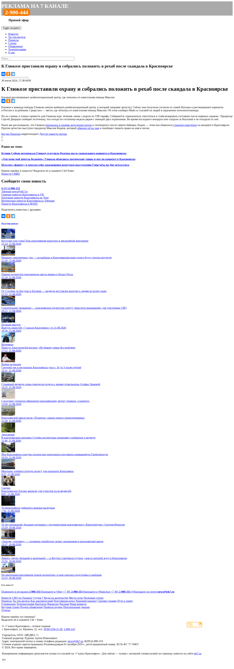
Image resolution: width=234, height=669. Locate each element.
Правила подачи (53, 607)
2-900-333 (69, 629)
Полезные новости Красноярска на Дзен (25, 197)
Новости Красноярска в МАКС (19, 203)
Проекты (13, 40)
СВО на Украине (22, 597)
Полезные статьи (93, 597)
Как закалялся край (41, 600)
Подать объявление (31, 607)
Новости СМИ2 (10, 173)
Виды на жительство (56, 597)
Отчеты (5, 610)
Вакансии (53, 604)
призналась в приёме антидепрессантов (68, 125)
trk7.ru (197, 653)
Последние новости (9, 223)
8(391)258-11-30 (53, 629)
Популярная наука (64, 600)
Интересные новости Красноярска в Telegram (27, 200)
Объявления (15, 46)
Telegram (6, 191)
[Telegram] (13, 74)
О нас (11, 52)
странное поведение (185, 125)
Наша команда (78, 604)
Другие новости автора (53, 133)
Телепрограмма (17, 49)
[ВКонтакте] (3, 74)
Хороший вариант (86, 600)
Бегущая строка (10, 607)
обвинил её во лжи (88, 128)
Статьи (12, 43)
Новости (13, 34)
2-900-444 (16, 12)
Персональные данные (76, 607)
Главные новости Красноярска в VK (22, 194)
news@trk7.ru (20, 191)
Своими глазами (107, 600)
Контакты (41, 604)
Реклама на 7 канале (34, 6)
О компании (8, 604)
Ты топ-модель (17, 37)
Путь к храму (125, 600)
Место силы (76, 597)
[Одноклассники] (8, 74)
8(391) (10, 188)
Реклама (64, 604)
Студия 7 (38, 597)
